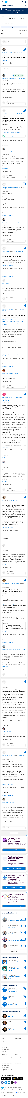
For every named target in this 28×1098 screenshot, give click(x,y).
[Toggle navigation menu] (25, 5)
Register (14, 10)
